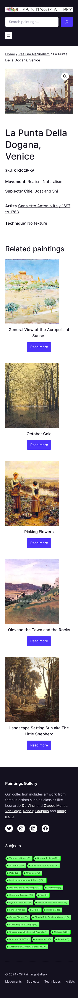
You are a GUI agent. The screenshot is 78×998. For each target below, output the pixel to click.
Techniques (52, 981)
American (43, 939)
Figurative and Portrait (52, 902)
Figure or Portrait (20, 902)
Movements (13, 981)
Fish (43, 895)
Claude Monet (55, 805)
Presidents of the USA (44, 865)
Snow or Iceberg (47, 858)
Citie (28, 191)
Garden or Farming (21, 895)
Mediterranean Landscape (24, 887)
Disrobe (53, 910)
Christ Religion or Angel (23, 924)
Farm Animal (17, 910)
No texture (37, 223)
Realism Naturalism (34, 54)
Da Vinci (29, 805)
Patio (14, 873)
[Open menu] (8, 35)
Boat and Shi (46, 191)
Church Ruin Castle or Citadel (52, 917)
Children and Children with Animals (28, 932)
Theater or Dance (19, 858)
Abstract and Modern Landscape (27, 946)
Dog (35, 910)
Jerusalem (54, 887)
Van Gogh (13, 811)
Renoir (28, 811)
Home (10, 54)
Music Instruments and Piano (26, 880)
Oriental (33, 873)
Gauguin (42, 811)
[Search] (67, 22)
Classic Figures (18, 917)
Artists (70, 981)
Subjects (33, 981)
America (63, 939)
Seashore (16, 865)
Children (61, 932)
